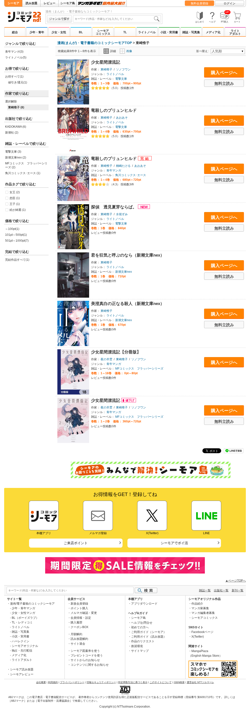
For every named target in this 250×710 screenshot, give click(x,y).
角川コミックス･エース (130, 175)
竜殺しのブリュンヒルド (114, 110)
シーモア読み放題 (21, 669)
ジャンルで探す (59, 19)
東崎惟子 (106, 69)
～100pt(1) (12, 229)
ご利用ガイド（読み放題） (148, 636)
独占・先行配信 (22, 650)
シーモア (13, 3)
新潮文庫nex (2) (15, 157)
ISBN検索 (179, 682)
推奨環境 (137, 646)
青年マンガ (113, 170)
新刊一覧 (237, 590)
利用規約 (53, 682)
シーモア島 (67, 3)
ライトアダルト (235, 32)
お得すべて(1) (14, 76)
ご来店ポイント (76, 543)
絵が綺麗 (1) (18, 210)
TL (125, 32)
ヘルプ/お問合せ (141, 622)
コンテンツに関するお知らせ (90, 664)
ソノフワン (123, 69)
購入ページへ (224, 72)
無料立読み (224, 83)
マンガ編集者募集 (203, 613)
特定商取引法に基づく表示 (132, 682)
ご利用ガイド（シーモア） (148, 632)
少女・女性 (59, 32)
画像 (129, 51)
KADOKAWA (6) (15, 126)
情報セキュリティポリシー (101, 682)
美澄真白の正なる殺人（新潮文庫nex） (127, 303)
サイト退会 (78, 643)
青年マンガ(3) (14, 51)
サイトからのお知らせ (85, 660)
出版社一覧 (221, 590)
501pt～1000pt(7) (17, 240)
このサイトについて (161, 682)
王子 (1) (15, 204)
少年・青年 (37, 32)
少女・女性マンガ (23, 613)
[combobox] (117, 19)
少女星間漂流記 (105, 62)
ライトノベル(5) (15, 57)
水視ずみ (122, 214)
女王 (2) (15, 192)
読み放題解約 (79, 639)
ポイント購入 (79, 608)
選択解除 (11, 101)
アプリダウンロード (144, 603)
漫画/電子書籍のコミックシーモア (32, 603)
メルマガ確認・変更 (84, 613)
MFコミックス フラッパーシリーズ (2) (26, 165)
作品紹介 (197, 603)
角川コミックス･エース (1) (22, 173)
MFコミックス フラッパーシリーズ (139, 368)
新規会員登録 (79, 603)
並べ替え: (203, 51)
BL (81, 32)
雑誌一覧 (205, 590)
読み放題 (31, 3)
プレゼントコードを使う (87, 655)
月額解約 (76, 634)
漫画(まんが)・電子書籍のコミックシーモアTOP (94, 43)
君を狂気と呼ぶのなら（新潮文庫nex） (127, 255)
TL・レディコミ (22, 622)
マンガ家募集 (200, 608)
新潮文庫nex (123, 271)
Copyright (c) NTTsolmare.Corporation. (125, 706)
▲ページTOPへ (235, 580)
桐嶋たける (123, 166)
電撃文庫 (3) (13, 151)
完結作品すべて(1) (17, 259)
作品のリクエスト (143, 641)
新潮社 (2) (11, 132)
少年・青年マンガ (23, 608)
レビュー (49, 3)
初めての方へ (140, 627)
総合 (15, 32)
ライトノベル (147, 32)
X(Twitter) (197, 636)
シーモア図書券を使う (85, 651)
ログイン (229, 3)
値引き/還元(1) (17, 82)
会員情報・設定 (81, 618)
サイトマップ (140, 651)
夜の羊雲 (106, 359)
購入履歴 (76, 622)
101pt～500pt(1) (16, 235)
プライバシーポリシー (72, 682)
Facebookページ (202, 632)
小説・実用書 (169, 32)
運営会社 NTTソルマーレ (200, 682)
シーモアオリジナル (25, 646)
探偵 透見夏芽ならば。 (114, 207)
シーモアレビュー (21, 674)
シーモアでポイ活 (174, 543)
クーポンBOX (79, 627)
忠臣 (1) (15, 198)
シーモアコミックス (103, 32)
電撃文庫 (121, 78)
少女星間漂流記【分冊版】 (116, 352)
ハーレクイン (20, 641)
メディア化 (213, 32)
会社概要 (41, 682)
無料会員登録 (199, 3)
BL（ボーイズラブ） (25, 618)
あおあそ (122, 117)
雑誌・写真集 (191, 32)
